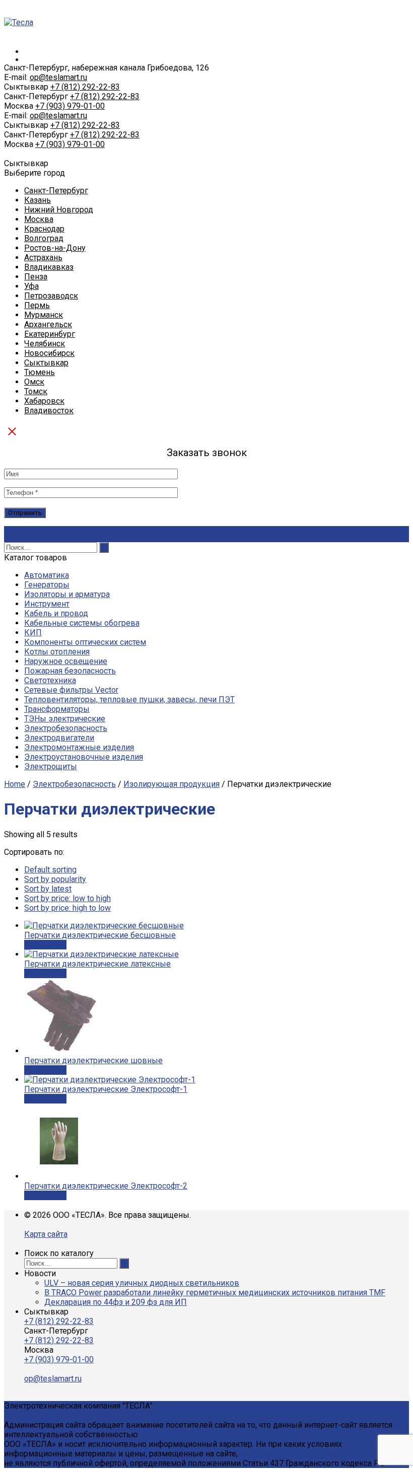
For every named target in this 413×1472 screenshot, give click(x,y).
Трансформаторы (57, 709)
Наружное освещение (65, 661)
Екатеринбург (49, 334)
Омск (34, 382)
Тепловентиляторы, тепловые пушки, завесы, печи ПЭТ (129, 699)
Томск (35, 391)
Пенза (35, 276)
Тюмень (39, 372)
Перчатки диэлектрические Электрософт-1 (105, 1089)
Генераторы (47, 585)
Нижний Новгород (58, 209)
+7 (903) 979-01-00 (70, 106)
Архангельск (48, 324)
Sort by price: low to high (67, 898)
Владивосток (49, 410)
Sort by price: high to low (67, 908)
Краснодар (44, 229)
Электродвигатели (59, 738)
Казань (37, 200)
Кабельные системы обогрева (82, 623)
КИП (33, 632)
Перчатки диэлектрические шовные (93, 1060)
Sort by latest (48, 889)
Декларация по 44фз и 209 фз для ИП (115, 1302)
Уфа (31, 286)
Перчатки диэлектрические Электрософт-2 (105, 1186)
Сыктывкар (46, 362)
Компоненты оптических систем (85, 642)
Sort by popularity (55, 879)
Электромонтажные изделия (79, 747)
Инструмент (47, 604)
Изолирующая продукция (171, 784)
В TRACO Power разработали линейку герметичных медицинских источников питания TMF (214, 1292)
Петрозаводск (51, 296)
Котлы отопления (57, 651)
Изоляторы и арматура (67, 594)
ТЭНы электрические (64, 718)
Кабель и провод (56, 613)
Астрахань (43, 257)
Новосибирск (49, 353)
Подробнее (45, 944)
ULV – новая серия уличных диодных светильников (141, 1283)
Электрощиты (50, 766)
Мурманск (43, 315)
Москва (38, 219)
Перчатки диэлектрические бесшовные (100, 935)
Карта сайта (45, 1234)
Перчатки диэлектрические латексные (97, 964)
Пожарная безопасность (70, 671)
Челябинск (44, 343)
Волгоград (43, 238)
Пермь (37, 305)
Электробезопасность (65, 728)
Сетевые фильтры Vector (71, 690)
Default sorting (50, 869)
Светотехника (50, 680)
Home (14, 784)
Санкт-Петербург (56, 190)
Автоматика (46, 575)
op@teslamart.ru (58, 77)
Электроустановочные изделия (83, 757)
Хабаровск (44, 401)
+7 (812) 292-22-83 (85, 87)
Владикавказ (49, 267)
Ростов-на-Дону (55, 248)
